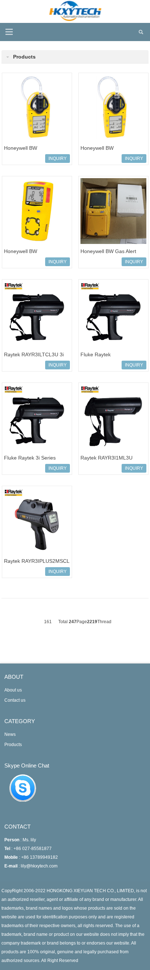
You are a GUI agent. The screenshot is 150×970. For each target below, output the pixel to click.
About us (13, 690)
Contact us (14, 700)
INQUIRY (57, 158)
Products (13, 744)
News (10, 734)
